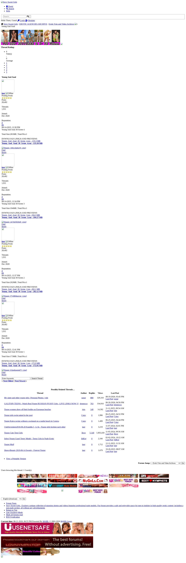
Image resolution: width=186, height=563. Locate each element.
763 (91, 404)
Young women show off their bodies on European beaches (27, 409)
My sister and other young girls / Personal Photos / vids (26, 398)
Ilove (84, 433)
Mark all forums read (14, 515)
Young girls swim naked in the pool (18, 415)
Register (31, 20)
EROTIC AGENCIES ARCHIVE (33, 24)
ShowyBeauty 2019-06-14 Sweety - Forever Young (24, 450)
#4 (3, 347)
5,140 (92, 433)
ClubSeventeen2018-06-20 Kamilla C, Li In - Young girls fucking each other (34, 427)
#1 (3, 125)
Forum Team (11, 503)
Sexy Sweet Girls (11, 24)
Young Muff (9, 444)
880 (91, 398)
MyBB (45, 521)
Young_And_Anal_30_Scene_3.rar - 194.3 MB (21, 215)
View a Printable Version (16, 459)
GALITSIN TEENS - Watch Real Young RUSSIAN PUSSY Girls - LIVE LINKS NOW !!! (41, 404)
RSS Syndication (13, 517)
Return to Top (11, 510)
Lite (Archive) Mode (14, 512)
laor (3, 93)
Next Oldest (8, 381)
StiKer (83, 439)
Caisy (83, 415)
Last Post (109, 399)
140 (91, 409)
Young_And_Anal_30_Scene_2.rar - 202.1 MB (21, 289)
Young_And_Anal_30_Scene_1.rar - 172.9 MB (21, 363)
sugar (83, 398)
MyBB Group (66, 521)
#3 (3, 273)
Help (8, 11)
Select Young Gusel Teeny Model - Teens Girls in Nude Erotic (29, 439)
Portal (10, 6)
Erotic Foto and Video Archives (61, 24)
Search (11, 9)
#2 (3, 199)
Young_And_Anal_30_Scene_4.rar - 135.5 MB (21, 141)
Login (22, 20)
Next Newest (20, 381)
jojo (83, 409)
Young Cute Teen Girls (13, 433)
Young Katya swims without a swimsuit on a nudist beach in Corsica (31, 421)
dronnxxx (84, 404)
